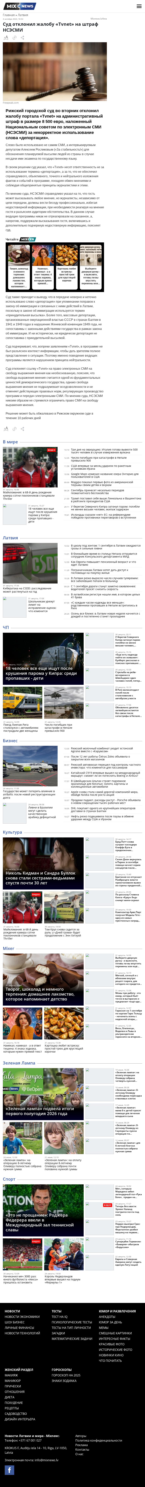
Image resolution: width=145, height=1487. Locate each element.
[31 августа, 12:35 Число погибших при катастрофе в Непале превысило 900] (64, 703)
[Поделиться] (22, 38)
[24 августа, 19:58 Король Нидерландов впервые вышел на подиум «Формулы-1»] (64, 1255)
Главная (9, 15)
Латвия (23, 15)
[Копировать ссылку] (15, 38)
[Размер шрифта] (6, 38)
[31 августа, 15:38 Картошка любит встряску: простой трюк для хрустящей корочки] (64, 1024)
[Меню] (139, 6)
